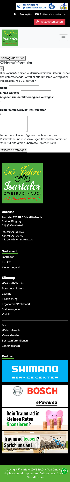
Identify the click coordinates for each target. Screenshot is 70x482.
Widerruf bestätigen (13, 150)
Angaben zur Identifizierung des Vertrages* (27, 97)
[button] (64, 471)
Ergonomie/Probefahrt (16, 304)
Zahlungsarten (11, 345)
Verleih (6, 314)
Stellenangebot (11, 309)
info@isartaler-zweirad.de (51, 14)
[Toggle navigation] (63, 37)
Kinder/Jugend (11, 267)
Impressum (31, 473)
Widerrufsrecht (11, 330)
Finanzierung (10, 298)
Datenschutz (47, 473)
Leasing (6, 293)
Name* (4, 87)
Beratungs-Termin (13, 288)
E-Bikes (6, 262)
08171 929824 (25, 14)
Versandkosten (11, 335)
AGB (4, 325)
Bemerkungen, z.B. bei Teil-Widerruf (23, 109)
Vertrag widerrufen (12, 58)
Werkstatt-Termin (12, 283)
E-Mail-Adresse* (10, 92)
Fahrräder (8, 256)
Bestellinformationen (15, 340)
